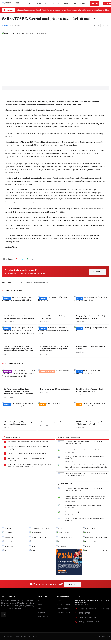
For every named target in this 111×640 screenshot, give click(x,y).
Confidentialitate (63, 609)
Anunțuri (41, 621)
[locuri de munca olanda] (69, 562)
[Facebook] (94, 25)
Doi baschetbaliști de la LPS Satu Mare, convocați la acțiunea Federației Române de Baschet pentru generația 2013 (29, 466)
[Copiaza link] (107, 25)
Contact (60, 600)
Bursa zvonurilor (69, 3)
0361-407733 (84, 613)
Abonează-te (96, 271)
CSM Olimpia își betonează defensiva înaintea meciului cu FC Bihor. (28, 442)
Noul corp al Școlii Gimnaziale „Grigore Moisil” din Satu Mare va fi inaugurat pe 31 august (28, 448)
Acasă (29, 3)
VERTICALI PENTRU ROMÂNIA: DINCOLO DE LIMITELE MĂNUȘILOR (27, 459)
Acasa (4, 283)
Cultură (56, 3)
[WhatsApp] (103, 25)
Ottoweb (107, 636)
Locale (38, 3)
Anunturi (83, 3)
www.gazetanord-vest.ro (89, 622)
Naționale (41, 613)
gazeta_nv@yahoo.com (88, 617)
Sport (47, 3)
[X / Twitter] (99, 25)
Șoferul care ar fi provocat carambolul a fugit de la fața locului (26, 453)
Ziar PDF (94, 3)
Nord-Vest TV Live (63, 604)
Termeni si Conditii (63, 613)
